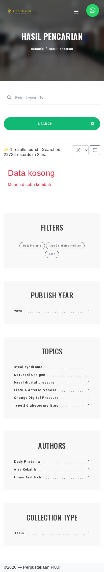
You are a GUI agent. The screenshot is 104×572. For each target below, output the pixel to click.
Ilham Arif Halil (28, 477)
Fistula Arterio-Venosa (35, 390)
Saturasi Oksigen (29, 375)
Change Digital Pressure (36, 398)
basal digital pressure (34, 382)
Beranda (37, 49)
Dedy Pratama (27, 461)
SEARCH (45, 124)
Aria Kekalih (25, 469)
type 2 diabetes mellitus (36, 405)
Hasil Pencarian (61, 49)
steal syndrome (28, 367)
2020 (18, 311)
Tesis (19, 533)
